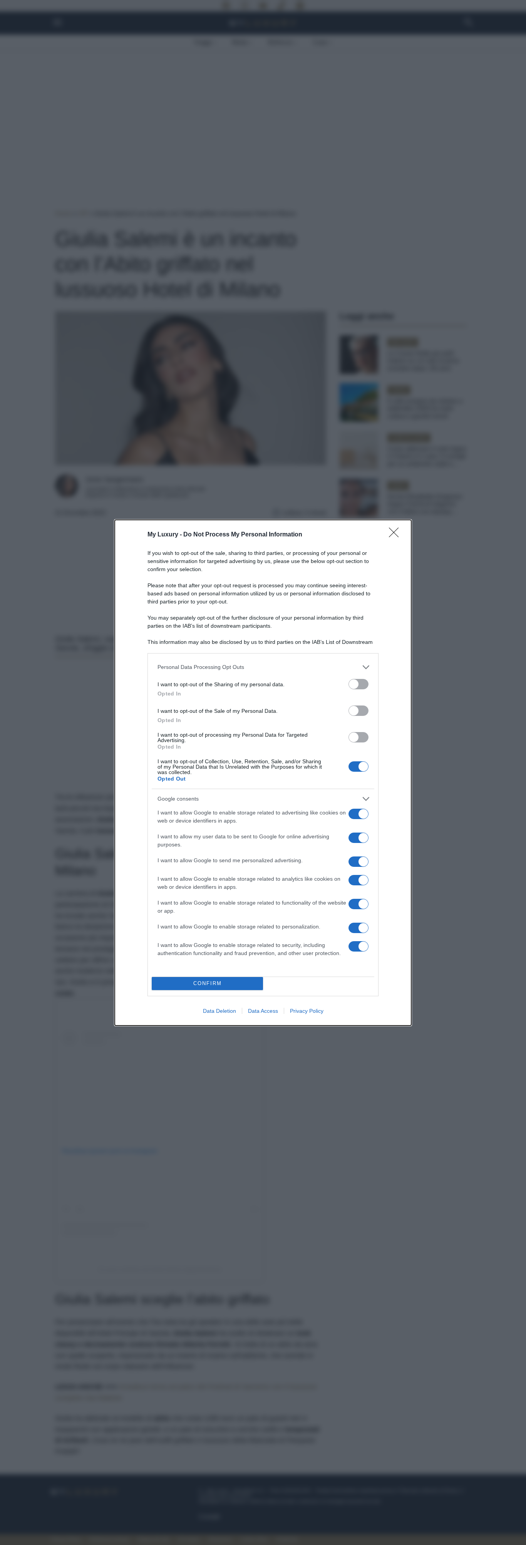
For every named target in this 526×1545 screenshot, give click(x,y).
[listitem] (263, 667)
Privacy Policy (306, 1011)
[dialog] (263, 773)
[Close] (396, 535)
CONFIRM (207, 983)
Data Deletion (219, 1011)
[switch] (358, 684)
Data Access (263, 1011)
